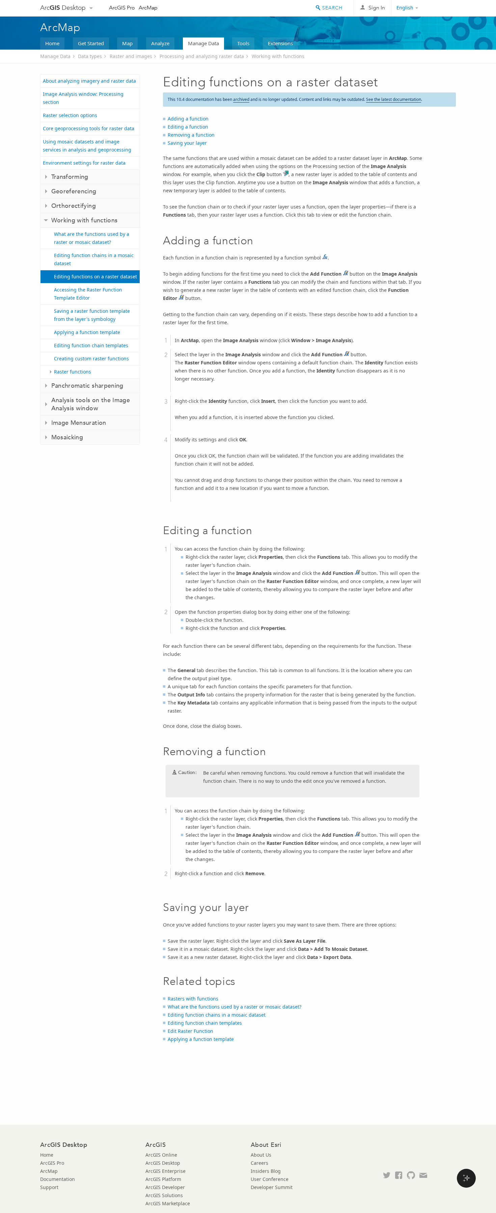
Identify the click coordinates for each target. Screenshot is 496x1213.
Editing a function (188, 126)
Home (52, 43)
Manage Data (203, 43)
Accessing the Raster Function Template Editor (88, 293)
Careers (259, 1163)
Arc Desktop (63, 7)
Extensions (280, 43)
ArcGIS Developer (165, 1187)
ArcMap (148, 7)
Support (49, 1187)
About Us (261, 1155)
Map (127, 43)
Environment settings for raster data (84, 163)
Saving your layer (187, 143)
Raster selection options (70, 115)
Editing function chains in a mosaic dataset (94, 259)
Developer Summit (272, 1187)
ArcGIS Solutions (164, 1195)
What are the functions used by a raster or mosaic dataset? (91, 238)
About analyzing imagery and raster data (89, 81)
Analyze (160, 43)
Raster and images (131, 56)
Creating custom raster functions (91, 358)
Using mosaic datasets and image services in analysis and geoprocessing (87, 145)
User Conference (269, 1179)
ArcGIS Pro (122, 7)
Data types (90, 56)
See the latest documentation (393, 99)
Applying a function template (87, 332)
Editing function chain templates (91, 345)
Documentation (57, 1179)
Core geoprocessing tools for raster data (88, 128)
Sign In (376, 7)
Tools (243, 43)
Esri (441, 8)
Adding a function (188, 118)
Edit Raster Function (190, 1031)
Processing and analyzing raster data (202, 56)
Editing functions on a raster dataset (95, 276)
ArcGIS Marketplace (167, 1203)
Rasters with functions (193, 998)
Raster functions (72, 371)
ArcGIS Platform (163, 1179)
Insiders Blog (266, 1171)
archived (241, 99)
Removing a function (191, 135)
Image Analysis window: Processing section (83, 98)
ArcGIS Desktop (162, 1163)
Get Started (91, 43)
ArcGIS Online (161, 1155)
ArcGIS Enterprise (165, 1171)
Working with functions (278, 56)
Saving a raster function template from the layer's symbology (92, 315)
